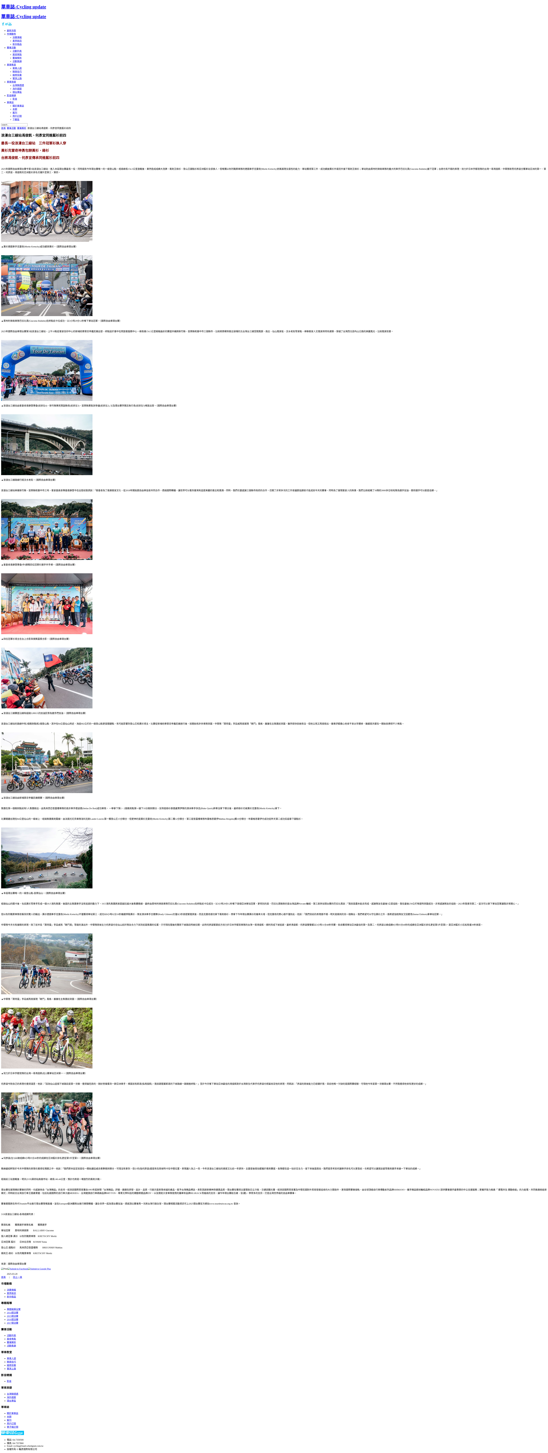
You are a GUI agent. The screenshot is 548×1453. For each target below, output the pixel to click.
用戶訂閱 (11, 1423)
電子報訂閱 (12, 1427)
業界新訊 (11, 1293)
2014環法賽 (12, 1312)
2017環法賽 (12, 1323)
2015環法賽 (12, 1316)
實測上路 (11, 1368)
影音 (9, 1381)
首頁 (3, 128)
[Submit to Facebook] (18, 1269)
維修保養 (11, 1365)
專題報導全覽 (14, 1309)
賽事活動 (11, 128)
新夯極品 (11, 1297)
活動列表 (11, 1335)
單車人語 (11, 1358)
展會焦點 (11, 1339)
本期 (9, 1417)
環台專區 (11, 1401)
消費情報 (11, 1290)
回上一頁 (17, 1277)
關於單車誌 (12, 1413)
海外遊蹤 (11, 1397)
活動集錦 (11, 1346)
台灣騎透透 (12, 1394)
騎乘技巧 (11, 1362)
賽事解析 (21, 128)
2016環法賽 (12, 1319)
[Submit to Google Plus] (39, 1269)
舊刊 (9, 1420)
